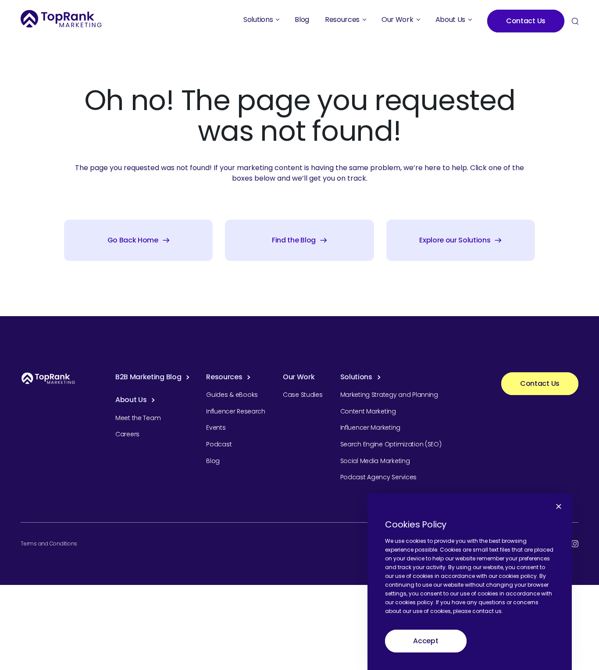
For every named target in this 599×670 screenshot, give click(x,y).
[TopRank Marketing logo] (48, 378)
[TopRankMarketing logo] (61, 19)
